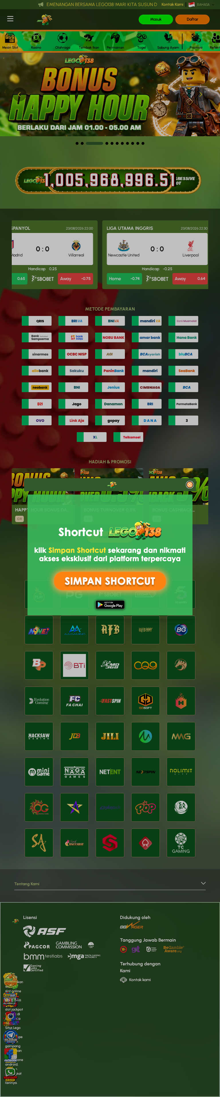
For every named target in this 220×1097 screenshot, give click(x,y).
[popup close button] (189, 484)
